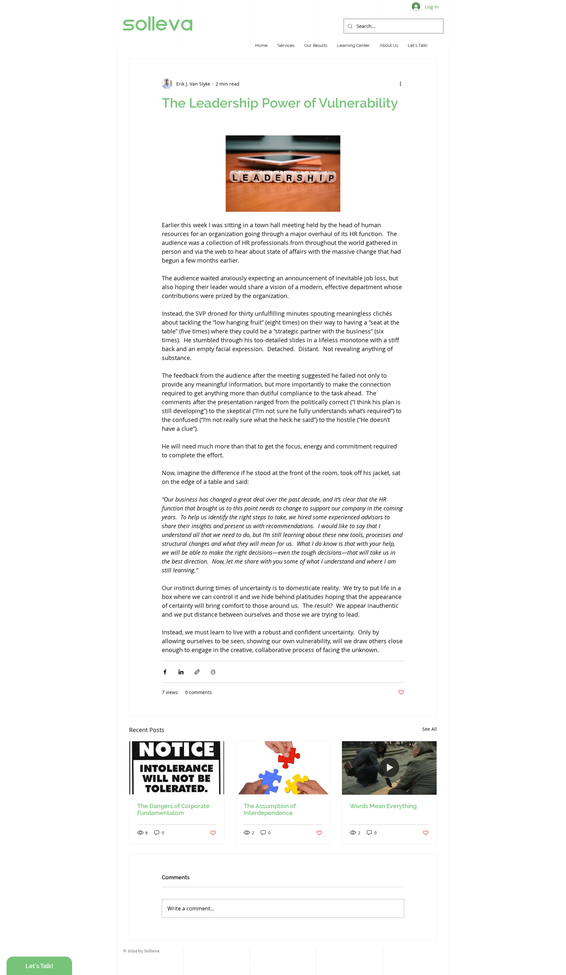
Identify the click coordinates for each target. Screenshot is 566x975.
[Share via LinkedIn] (181, 672)
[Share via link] (197, 672)
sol (137, 23)
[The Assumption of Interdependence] (283, 767)
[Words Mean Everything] (389, 767)
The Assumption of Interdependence (270, 809)
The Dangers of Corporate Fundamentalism (173, 809)
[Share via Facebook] (165, 672)
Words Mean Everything (383, 806)
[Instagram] (554, 29)
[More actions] (400, 84)
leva (173, 23)
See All (429, 729)
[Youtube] (554, 40)
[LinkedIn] (554, 17)
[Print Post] (213, 672)
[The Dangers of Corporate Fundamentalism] (176, 767)
